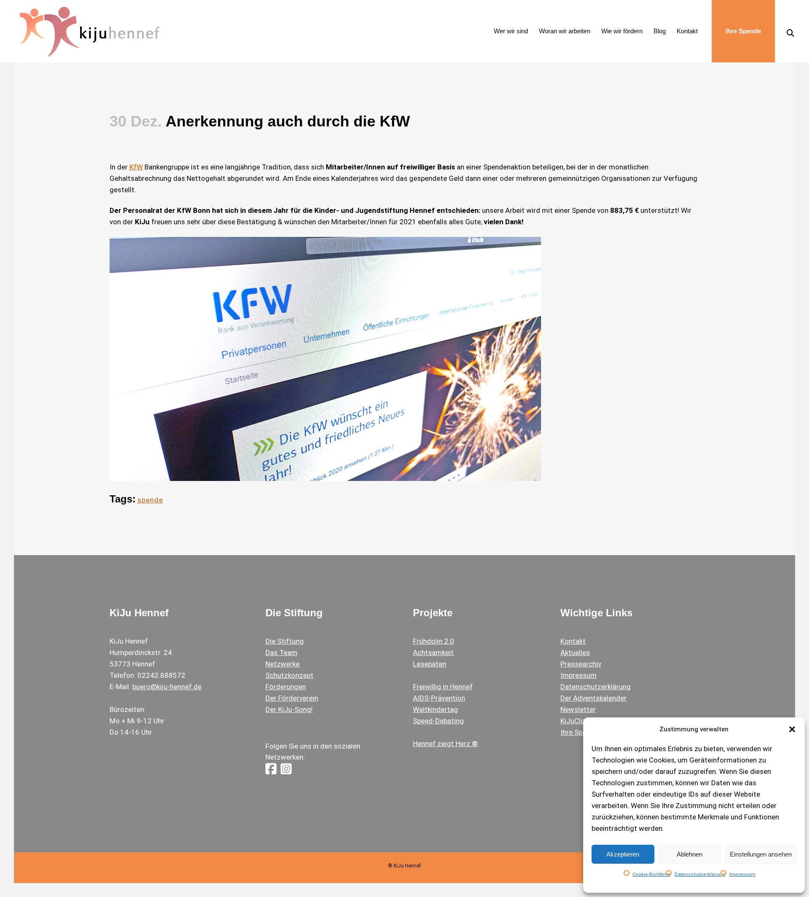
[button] (792, 729)
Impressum (742, 874)
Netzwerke (282, 664)
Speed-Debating (438, 721)
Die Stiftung (284, 641)
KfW (136, 167)
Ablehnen (689, 854)
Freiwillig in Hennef (443, 686)
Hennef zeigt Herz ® (445, 743)
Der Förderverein (291, 698)
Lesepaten (429, 664)
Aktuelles (575, 652)
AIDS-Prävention (439, 698)
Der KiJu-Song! (289, 709)
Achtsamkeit (433, 652)
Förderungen (285, 686)
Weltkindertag (435, 709)
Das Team (281, 652)
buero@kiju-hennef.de (166, 686)
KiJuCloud (576, 721)
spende (150, 500)
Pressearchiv (580, 664)
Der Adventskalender (593, 698)
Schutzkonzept (289, 675)
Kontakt (573, 641)
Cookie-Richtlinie (651, 874)
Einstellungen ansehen (761, 854)
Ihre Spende (579, 732)
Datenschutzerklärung (700, 874)
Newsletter (578, 709)
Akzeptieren (622, 854)
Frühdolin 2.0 (433, 641)
